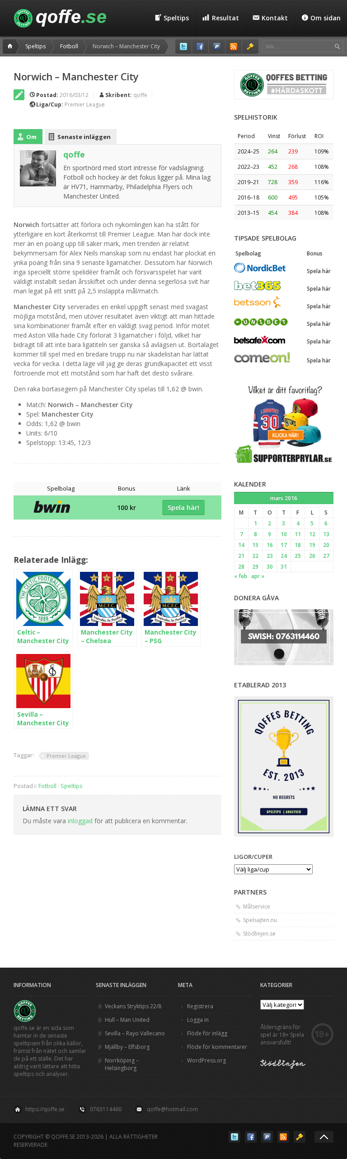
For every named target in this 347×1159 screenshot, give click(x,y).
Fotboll (69, 46)
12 (312, 534)
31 (284, 566)
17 (284, 545)
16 (270, 545)
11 (298, 534)
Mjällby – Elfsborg (127, 1047)
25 (298, 556)
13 (326, 534)
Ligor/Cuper (253, 857)
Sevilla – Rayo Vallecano (135, 1033)
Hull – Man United (127, 1020)
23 (270, 556)
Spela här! (183, 507)
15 (255, 545)
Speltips (35, 46)
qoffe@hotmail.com (172, 1109)
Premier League (85, 104)
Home (11, 46)
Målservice (256, 906)
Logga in (198, 1020)
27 (326, 556)
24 (284, 556)
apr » (257, 576)
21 (241, 556)
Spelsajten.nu (260, 920)
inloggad (80, 820)
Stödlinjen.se (259, 933)
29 (255, 566)
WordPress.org (206, 1060)
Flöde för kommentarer (217, 1047)
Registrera (200, 1006)
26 (312, 556)
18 (298, 545)
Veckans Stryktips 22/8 (133, 1006)
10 (284, 534)
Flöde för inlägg (207, 1033)
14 (241, 545)
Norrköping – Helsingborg (122, 1064)
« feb (240, 576)
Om (31, 137)
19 (312, 545)
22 (255, 556)
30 (270, 566)
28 (241, 566)
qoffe (140, 95)
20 (326, 545)
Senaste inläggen (84, 137)
